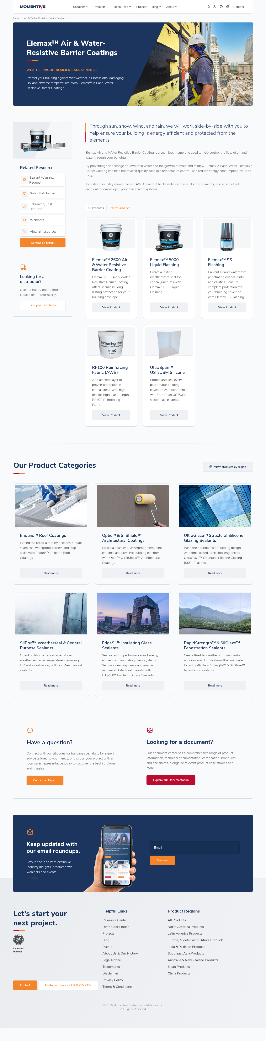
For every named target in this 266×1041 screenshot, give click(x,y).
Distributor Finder (115, 926)
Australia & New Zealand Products (193, 960)
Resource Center (114, 920)
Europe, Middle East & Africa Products (196, 940)
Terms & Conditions (117, 986)
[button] (81, 6)
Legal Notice (111, 960)
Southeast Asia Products (186, 953)
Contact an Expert (42, 243)
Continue (162, 860)
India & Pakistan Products (186, 946)
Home (16, 18)
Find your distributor (43, 305)
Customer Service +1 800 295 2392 (68, 985)
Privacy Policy (112, 980)
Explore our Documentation (171, 780)
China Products (179, 973)
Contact (238, 7)
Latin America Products (185, 933)
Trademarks (111, 966)
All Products (177, 920)
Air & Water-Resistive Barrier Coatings (45, 18)
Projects (141, 7)
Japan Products (179, 966)
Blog (105, 940)
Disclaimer (110, 973)
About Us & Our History (120, 953)
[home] (33, 6)
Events (107, 946)
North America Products (186, 926)
